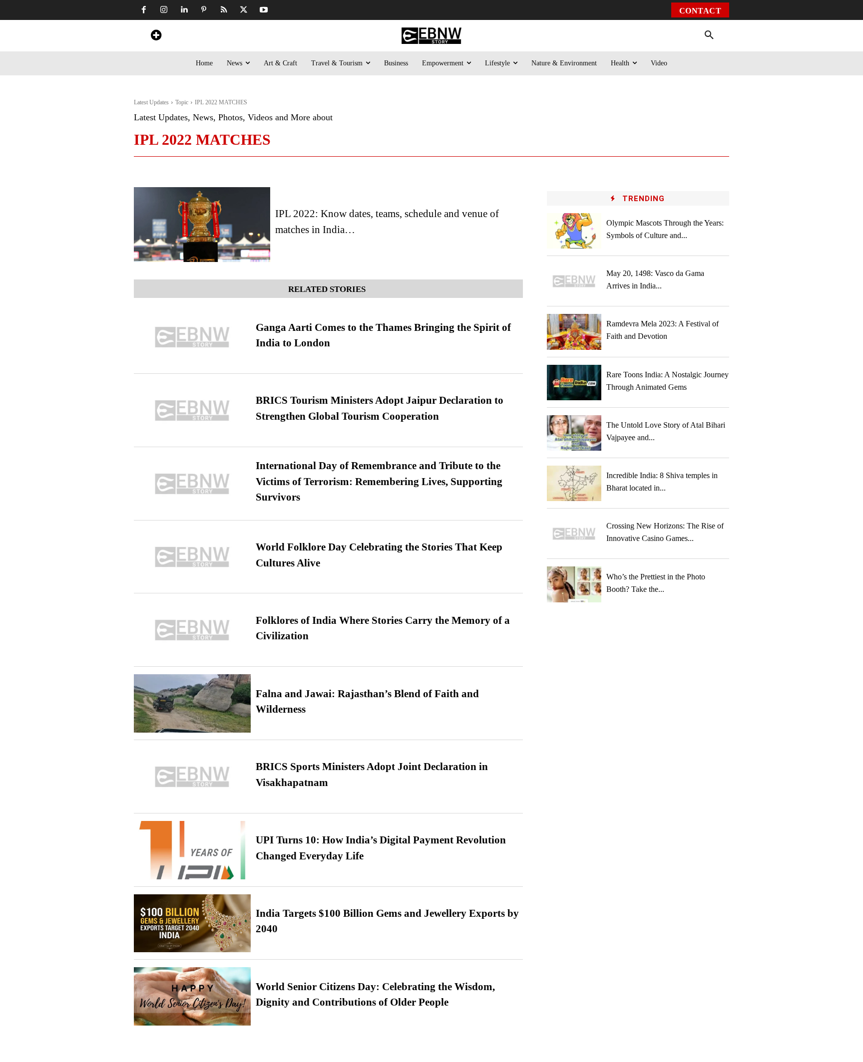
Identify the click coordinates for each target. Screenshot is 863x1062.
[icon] (156, 36)
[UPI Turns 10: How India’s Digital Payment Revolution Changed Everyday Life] (192, 850)
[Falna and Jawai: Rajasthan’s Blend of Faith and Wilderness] (192, 703)
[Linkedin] (184, 10)
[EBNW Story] (431, 35)
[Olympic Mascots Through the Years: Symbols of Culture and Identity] (574, 231)
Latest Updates (151, 102)
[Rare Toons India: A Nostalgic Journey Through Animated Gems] (574, 382)
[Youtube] (264, 10)
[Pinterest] (204, 10)
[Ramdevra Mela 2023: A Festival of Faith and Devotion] (574, 331)
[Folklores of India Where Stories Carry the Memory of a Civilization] (192, 630)
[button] (709, 35)
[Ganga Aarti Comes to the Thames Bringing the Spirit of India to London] (192, 337)
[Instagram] (164, 10)
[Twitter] (244, 10)
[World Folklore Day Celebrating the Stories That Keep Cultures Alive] (192, 557)
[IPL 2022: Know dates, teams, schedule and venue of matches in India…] (202, 224)
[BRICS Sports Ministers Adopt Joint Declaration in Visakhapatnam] (192, 777)
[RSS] (224, 10)
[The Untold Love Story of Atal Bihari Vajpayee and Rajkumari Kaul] (574, 433)
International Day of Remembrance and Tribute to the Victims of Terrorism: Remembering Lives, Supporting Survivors (379, 481)
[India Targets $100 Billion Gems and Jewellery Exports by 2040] (192, 923)
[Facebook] (144, 10)
